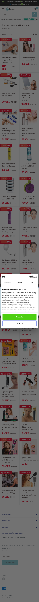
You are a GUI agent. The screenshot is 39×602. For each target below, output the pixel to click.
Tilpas (18, 323)
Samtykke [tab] (7, 282)
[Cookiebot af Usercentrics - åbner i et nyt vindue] (28, 277)
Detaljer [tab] (19, 282)
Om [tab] (32, 282)
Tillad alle (19, 317)
